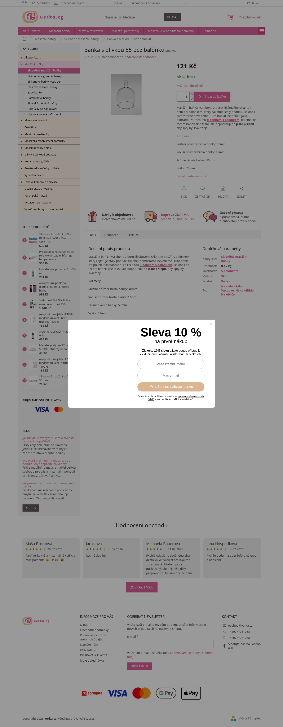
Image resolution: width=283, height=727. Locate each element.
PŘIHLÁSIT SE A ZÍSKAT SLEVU (171, 387)
